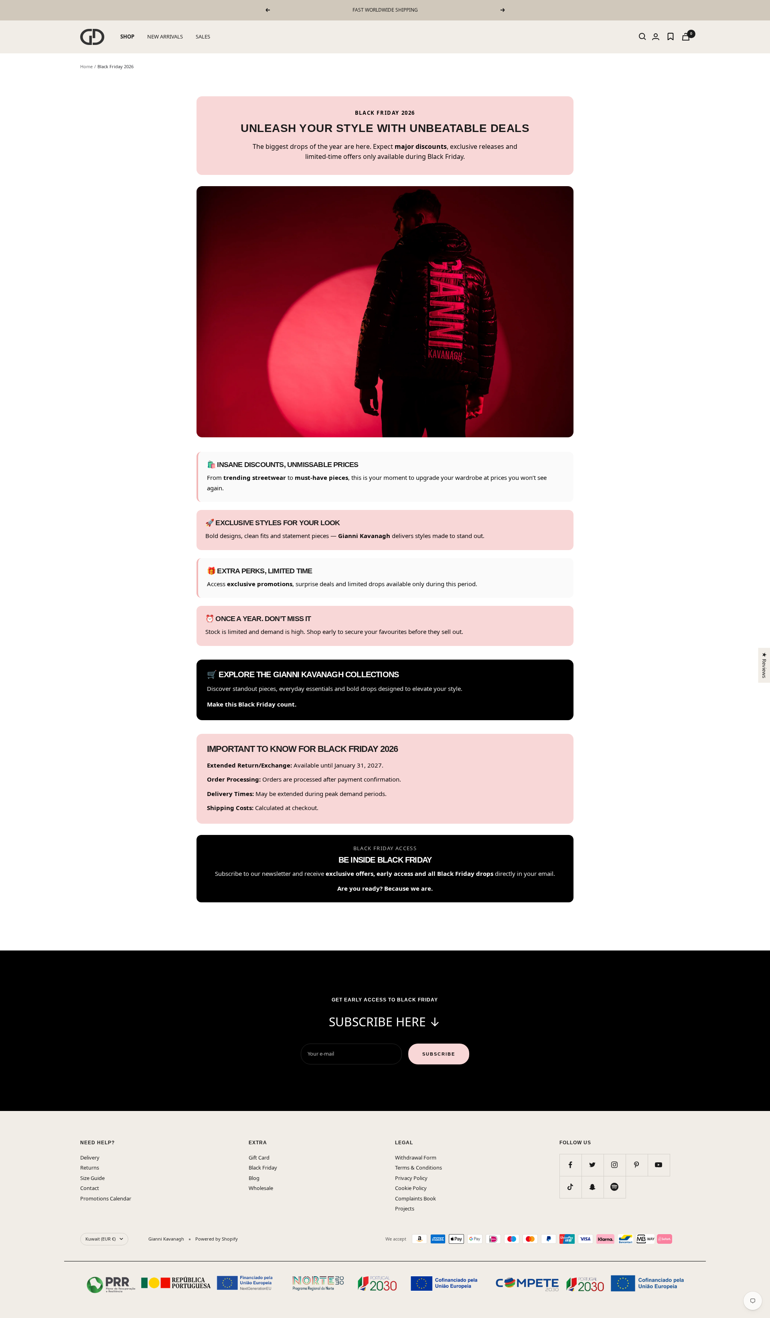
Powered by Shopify (216, 1239)
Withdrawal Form (415, 1157)
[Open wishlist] (670, 36)
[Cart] (686, 37)
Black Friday (263, 1167)
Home (86, 66)
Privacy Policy (411, 1178)
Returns (89, 1167)
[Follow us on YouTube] (659, 1165)
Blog (254, 1178)
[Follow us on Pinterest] (637, 1165)
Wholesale (261, 1188)
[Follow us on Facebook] (570, 1165)
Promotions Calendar (105, 1198)
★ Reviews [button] (764, 665)
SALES (203, 36)
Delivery (89, 1157)
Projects (404, 1208)
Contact (89, 1188)
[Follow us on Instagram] (615, 1165)
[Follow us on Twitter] (593, 1165)
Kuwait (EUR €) (100, 1239)
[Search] (642, 36)
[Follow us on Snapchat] (593, 1187)
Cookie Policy (411, 1188)
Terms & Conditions (418, 1167)
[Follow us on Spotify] (615, 1187)
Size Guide (92, 1178)
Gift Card (259, 1157)
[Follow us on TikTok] (570, 1187)
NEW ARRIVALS (165, 36)
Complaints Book (415, 1198)
